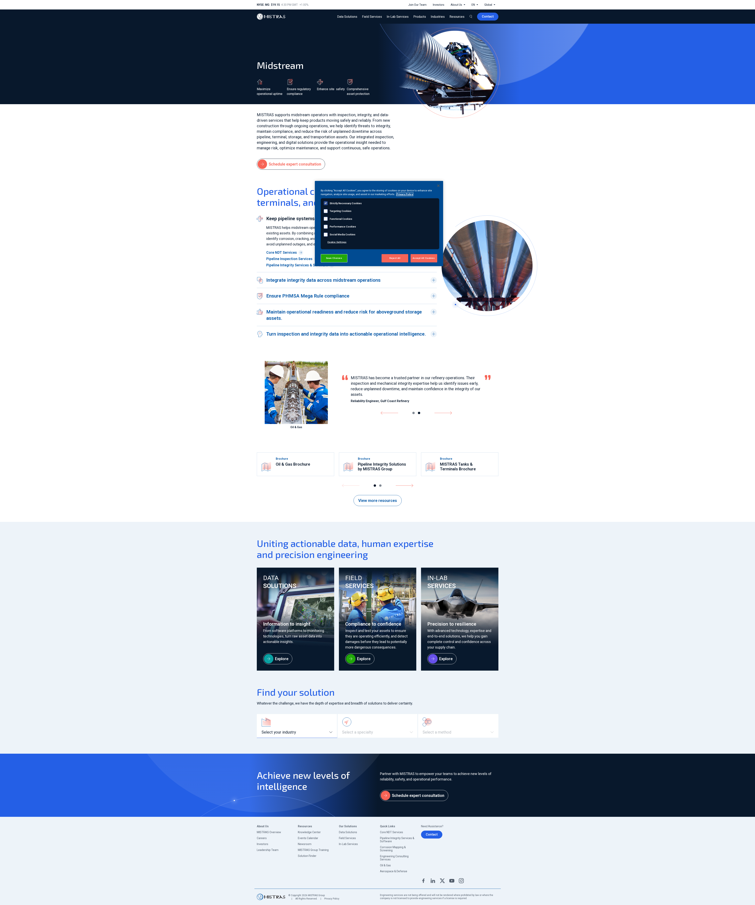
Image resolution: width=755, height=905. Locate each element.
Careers (262, 838)
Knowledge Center (309, 832)
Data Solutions (348, 832)
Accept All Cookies (424, 258)
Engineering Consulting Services (394, 858)
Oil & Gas (385, 865)
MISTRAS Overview (269, 832)
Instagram (461, 881)
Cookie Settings (337, 242)
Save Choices (334, 258)
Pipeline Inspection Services (289, 259)
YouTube (452, 881)
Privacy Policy (331, 898)
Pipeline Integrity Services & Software (297, 265)
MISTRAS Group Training (313, 850)
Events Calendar (308, 838)
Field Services (347, 838)
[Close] (438, 185)
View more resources (377, 500)
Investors (262, 844)
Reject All (394, 258)
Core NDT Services (281, 252)
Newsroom (304, 844)
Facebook (423, 881)
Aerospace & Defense (393, 871)
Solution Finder (307, 855)
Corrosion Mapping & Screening (393, 849)
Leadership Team (268, 850)
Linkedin (433, 881)
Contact (432, 834)
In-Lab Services (348, 844)
